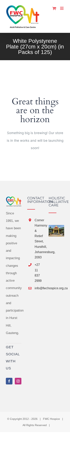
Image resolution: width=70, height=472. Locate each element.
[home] (13, 200)
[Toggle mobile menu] (62, 8)
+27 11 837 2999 (38, 272)
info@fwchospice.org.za (39, 288)
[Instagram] (18, 381)
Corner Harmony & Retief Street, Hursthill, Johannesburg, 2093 (39, 239)
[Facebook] (9, 381)
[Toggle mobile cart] (54, 8)
